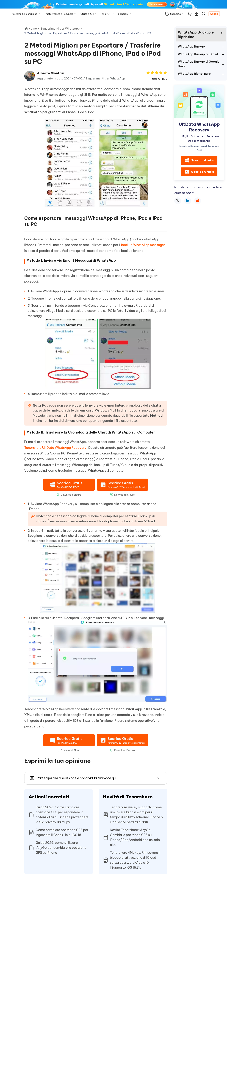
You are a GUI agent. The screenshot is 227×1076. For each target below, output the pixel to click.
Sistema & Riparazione (24, 13)
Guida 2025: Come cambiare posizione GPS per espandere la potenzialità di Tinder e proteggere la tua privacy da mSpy (62, 814)
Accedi (214, 13)
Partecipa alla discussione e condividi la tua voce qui (76, 778)
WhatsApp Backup (191, 46)
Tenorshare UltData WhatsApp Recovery (55, 448)
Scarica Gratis (202, 160)
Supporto (175, 13)
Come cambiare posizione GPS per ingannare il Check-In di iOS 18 (62, 832)
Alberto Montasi (50, 73)
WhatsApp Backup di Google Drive (198, 64)
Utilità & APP (88, 13)
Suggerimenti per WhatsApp (105, 78)
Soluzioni (123, 13)
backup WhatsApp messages (143, 245)
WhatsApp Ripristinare (194, 73)
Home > (34, 28)
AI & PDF (106, 13)
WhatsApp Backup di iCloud (198, 54)
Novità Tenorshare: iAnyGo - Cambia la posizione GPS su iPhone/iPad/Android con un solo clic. (135, 837)
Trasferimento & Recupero (58, 13)
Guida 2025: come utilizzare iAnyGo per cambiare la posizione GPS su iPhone (61, 848)
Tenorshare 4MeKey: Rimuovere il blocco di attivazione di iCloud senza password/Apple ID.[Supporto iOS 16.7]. (135, 860)
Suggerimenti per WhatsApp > (62, 28)
